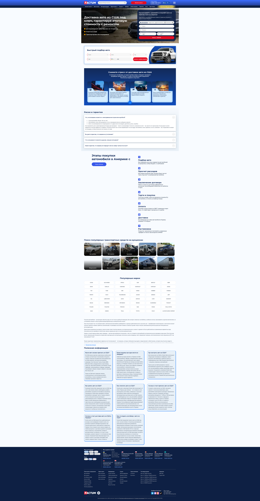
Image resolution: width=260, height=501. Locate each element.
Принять (150, 495)
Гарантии (141, 6)
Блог (146, 6)
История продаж (105, 6)
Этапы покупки (134, 6)
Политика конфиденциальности (104, 496)
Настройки (158, 495)
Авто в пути (96, 6)
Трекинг (127, 6)
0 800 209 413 (156, 3)
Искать (156, 37)
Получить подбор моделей (140, 59)
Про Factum (152, 6)
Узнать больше (99, 164)
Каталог (147, 403)
